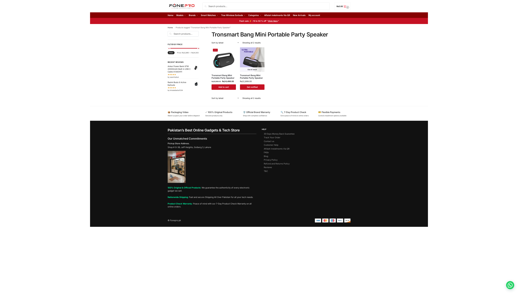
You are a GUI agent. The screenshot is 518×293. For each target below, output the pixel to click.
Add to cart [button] (223, 87)
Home (170, 27)
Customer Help (271, 145)
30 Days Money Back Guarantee (279, 134)
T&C (266, 171)
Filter (171, 53)
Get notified (252, 87)
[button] (342, 6)
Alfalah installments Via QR (277, 148)
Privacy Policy (270, 160)
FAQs (266, 152)
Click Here (272, 21)
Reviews (268, 167)
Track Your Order (272, 137)
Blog (266, 156)
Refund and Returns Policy (277, 163)
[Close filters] (199, 32)
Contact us (269, 141)
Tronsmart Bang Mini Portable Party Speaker (223, 76)
